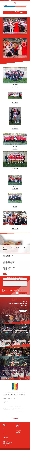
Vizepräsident (18, 427)
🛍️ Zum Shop (9, 6)
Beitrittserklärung (15, 418)
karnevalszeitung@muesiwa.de (7, 409)
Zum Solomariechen (15, 128)
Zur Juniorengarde (15, 170)
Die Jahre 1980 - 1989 (15, 353)
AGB (3, 428)
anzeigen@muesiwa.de (6, 445)
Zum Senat (15, 206)
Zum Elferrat (15, 148)
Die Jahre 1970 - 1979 (15, 362)
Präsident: (17, 425)
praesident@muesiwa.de (6, 438)
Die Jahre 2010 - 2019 (22, 330)
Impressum (4, 425)
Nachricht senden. (23, 293)
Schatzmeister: (18, 432)
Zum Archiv (23, 310)
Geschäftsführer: (18, 430)
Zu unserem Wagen (15, 228)
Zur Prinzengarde (15, 188)
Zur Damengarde (15, 102)
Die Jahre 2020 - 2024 (7, 330)
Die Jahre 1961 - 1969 (15, 373)
